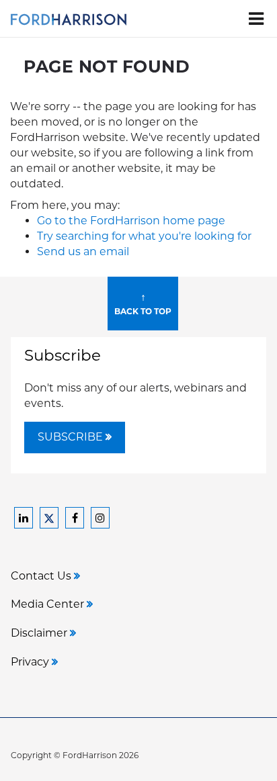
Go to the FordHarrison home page (131, 220)
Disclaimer (40, 633)
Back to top (142, 303)
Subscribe (72, 436)
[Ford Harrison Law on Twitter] (49, 518)
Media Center (49, 604)
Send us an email (83, 251)
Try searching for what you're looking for (144, 236)
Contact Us (42, 575)
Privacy (31, 661)
